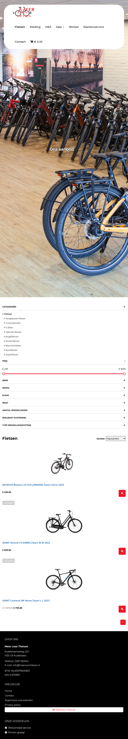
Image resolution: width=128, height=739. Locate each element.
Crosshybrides (13, 322)
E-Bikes (9, 327)
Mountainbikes (13, 345)
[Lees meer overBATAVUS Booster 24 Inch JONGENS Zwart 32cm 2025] (122, 493)
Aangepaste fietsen (15, 318)
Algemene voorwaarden (19, 700)
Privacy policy (13, 704)
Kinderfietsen (12, 341)
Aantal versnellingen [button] (63, 410)
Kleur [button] (63, 395)
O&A (48, 26)
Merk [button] (63, 380)
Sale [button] (59, 26)
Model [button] (63, 388)
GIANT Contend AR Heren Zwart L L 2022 (26, 600)
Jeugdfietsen (12, 336)
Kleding (35, 26)
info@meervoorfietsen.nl (26, 665)
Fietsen (20, 26)
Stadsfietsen (11, 354)
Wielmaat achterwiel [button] (63, 417)
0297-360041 (22, 661)
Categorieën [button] (63, 307)
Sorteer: (101, 438)
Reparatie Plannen (66, 709)
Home (8, 690)
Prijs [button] (63, 361)
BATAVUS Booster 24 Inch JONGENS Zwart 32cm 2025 (33, 484)
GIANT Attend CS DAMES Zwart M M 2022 (26, 542)
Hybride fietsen (13, 332)
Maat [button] (63, 403)
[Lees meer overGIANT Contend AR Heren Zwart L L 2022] (122, 609)
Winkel (74, 26)
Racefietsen (11, 350)
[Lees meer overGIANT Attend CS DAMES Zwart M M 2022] (122, 551)
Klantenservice (93, 26)
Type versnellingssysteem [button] (63, 425)
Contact (20, 41)
